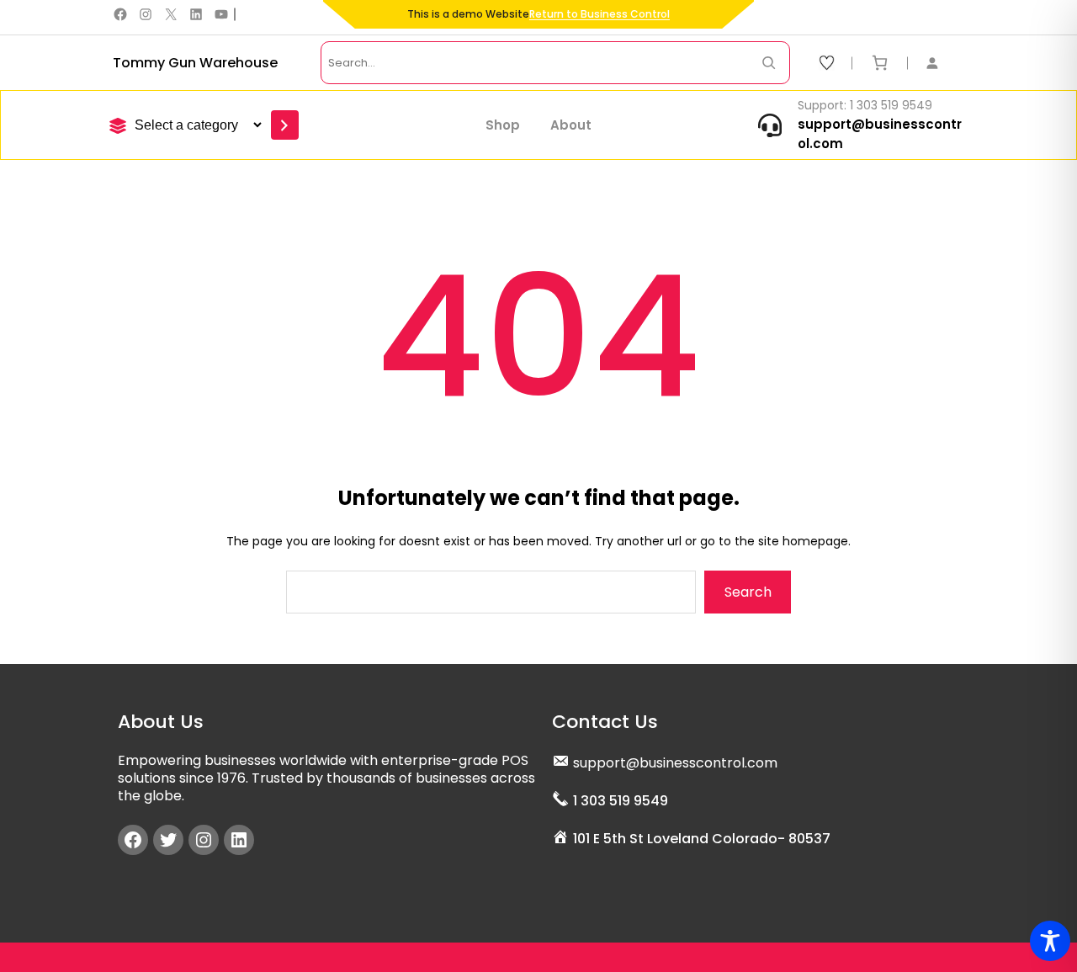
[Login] (940, 62)
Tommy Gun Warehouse (195, 62)
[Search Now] (768, 62)
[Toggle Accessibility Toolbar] (1050, 941)
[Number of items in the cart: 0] (880, 63)
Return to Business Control (599, 14)
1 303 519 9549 (620, 800)
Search (748, 592)
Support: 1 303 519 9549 (865, 105)
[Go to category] (285, 125)
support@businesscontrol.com (675, 763)
